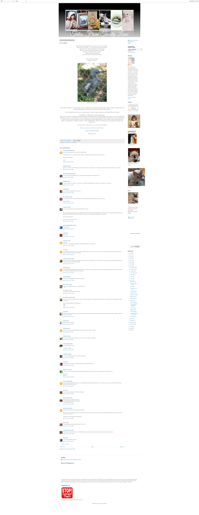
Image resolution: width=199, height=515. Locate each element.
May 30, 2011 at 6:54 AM (68, 441)
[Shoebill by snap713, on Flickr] (92, 101)
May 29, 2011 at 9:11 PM (68, 426)
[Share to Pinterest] (80, 140)
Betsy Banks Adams (67, 297)
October (132, 271)
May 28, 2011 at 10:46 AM (68, 245)
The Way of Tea (133, 293)
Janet (64, 311)
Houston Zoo (94, 102)
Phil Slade (65, 267)
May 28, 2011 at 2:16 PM (68, 339)
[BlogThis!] (75, 140)
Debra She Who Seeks (68, 173)
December (132, 267)
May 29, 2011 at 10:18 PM (68, 433)
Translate (133, 52)
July (131, 276)
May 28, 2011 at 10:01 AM (68, 228)
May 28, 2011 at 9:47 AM (68, 203)
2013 (130, 262)
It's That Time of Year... (133, 289)
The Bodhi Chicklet (67, 258)
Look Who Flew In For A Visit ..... (134, 314)
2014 (130, 260)
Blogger (105, 503)
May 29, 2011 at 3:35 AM (68, 393)
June (131, 278)
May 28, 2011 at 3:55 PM (68, 357)
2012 (130, 264)
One (64, 390)
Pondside (65, 181)
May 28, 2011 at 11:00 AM (68, 263)
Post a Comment (65, 444)
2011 (130, 265)
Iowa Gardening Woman (68, 225)
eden (64, 437)
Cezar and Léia (66, 397)
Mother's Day (133, 309)
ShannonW (65, 276)
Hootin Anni (65, 207)
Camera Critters (69, 142)
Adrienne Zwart (66, 408)
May (131, 280)
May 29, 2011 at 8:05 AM (68, 418)
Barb (64, 361)
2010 (130, 326)
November (132, 269)
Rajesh (64, 320)
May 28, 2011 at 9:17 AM (68, 192)
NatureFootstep (66, 343)
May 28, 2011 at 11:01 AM (68, 272)
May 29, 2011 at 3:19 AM (68, 386)
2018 (130, 253)
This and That (133, 308)
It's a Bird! (132, 286)
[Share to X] (77, 140)
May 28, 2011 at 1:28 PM (68, 324)
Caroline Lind (66, 354)
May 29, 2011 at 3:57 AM (68, 404)
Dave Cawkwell (66, 381)
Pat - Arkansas (66, 196)
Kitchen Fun (132, 300)
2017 (130, 255)
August (132, 274)
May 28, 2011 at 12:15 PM (68, 293)
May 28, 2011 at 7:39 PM (68, 365)
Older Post (122, 446)
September (132, 272)
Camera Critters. (73, 219)
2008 (130, 330)
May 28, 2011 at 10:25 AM (68, 236)
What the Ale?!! (133, 296)
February (132, 322)
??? (64, 249)
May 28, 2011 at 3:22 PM (68, 349)
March (131, 320)
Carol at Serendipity (67, 150)
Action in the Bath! (134, 294)
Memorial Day (133, 281)
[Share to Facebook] (78, 140)
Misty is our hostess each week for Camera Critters (92, 127)
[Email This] (74, 140)
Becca (64, 422)
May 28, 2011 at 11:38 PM (68, 377)
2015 (130, 258)
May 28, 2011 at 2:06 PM (68, 331)
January (132, 324)
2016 (130, 256)
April (131, 318)
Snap (130, 64)
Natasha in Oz (66, 369)
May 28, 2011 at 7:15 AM (68, 169)
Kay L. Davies (66, 284)
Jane (64, 233)
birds (64, 142)
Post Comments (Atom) (70, 449)
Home (92, 446)
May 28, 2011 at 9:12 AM (68, 185)
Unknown (65, 328)
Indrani (64, 189)
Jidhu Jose (65, 240)
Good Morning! (133, 291)
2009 (130, 328)
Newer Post (62, 446)
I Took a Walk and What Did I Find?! (134, 305)
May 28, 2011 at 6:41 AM (68, 161)
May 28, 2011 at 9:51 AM (68, 221)
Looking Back (133, 316)
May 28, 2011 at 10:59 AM (68, 254)
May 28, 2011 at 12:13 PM (68, 280)
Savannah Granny (67, 430)
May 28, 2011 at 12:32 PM (68, 307)
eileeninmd (65, 336)
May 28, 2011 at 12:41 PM (68, 316)
